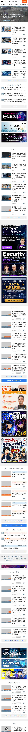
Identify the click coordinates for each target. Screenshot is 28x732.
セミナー (3, 4)
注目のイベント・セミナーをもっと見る (14, 521)
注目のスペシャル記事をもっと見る (14, 376)
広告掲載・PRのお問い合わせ (14, 380)
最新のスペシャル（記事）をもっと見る (14, 640)
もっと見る (14, 106)
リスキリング (23, 4)
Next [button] (26, 14)
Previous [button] (1, 14)
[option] (14, 14)
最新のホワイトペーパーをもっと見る (14, 716)
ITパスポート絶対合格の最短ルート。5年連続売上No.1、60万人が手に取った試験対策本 (15, 558)
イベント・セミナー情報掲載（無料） (14, 525)
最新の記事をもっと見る (14, 80)
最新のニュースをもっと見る (14, 217)
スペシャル (9, 4)
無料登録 (24, 1)
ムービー (16, 4)
